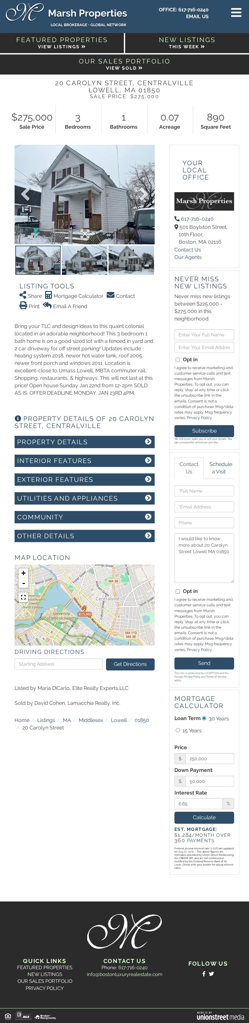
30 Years (218, 718)
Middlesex (91, 720)
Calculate (204, 817)
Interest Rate (190, 793)
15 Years (191, 730)
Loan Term (187, 718)
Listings (46, 720)
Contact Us (187, 250)
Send (204, 663)
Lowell (119, 720)
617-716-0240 (193, 10)
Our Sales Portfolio (45, 981)
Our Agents (188, 257)
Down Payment (193, 770)
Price (180, 747)
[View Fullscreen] (23, 597)
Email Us (197, 16)
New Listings (45, 974)
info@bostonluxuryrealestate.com (124, 974)
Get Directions (130, 664)
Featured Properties (44, 968)
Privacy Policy (199, 417)
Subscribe (204, 431)
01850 (142, 720)
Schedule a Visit (220, 468)
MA (67, 720)
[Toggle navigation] (236, 13)
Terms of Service (216, 676)
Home (22, 720)
